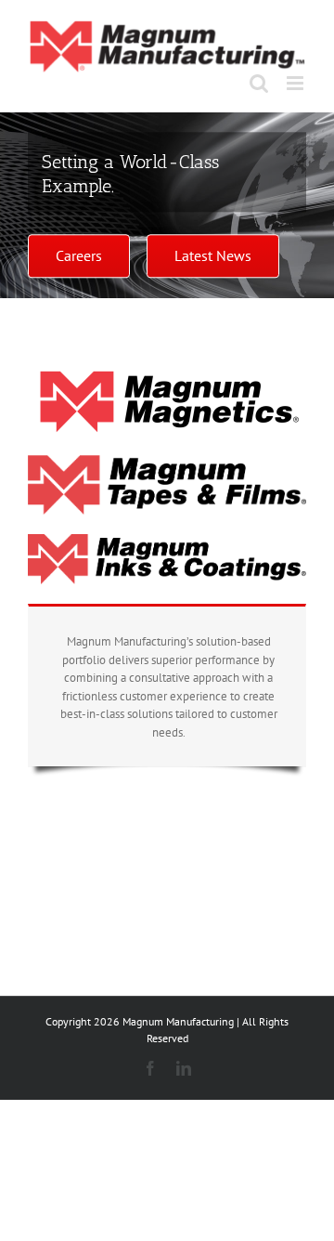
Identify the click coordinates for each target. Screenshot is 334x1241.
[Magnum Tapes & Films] (167, 461)
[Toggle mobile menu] (296, 83)
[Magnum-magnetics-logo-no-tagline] (167, 375)
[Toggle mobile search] (259, 83)
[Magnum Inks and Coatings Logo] (167, 540)
